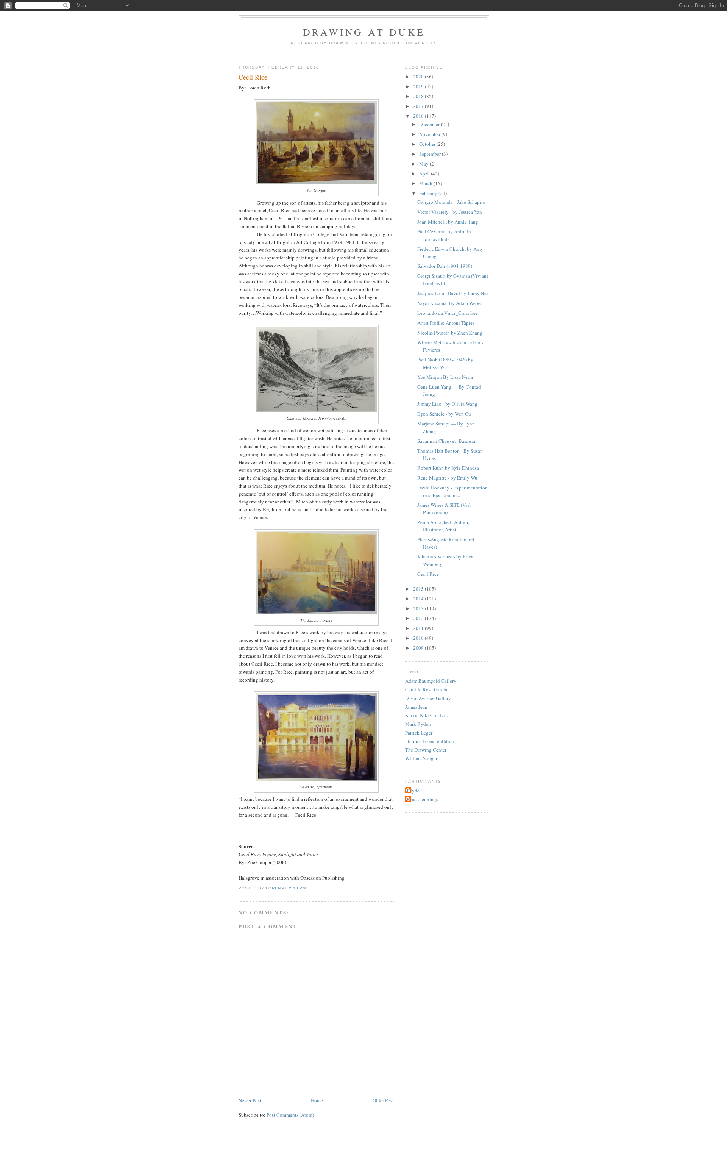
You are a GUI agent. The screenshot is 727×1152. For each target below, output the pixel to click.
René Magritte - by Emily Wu (447, 477)
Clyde (413, 790)
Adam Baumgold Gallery (430, 680)
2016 (419, 116)
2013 (419, 608)
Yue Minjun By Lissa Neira (445, 377)
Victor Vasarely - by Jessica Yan (449, 211)
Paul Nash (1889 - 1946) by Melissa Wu (445, 363)
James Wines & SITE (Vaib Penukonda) (444, 509)
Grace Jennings (422, 799)
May (424, 163)
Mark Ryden (418, 724)
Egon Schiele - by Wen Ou (444, 413)
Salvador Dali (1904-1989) (444, 266)
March (426, 183)
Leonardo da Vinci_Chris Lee (447, 312)
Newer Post (250, 1100)
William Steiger (421, 758)
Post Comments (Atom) (290, 1114)
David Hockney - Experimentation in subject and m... (452, 491)
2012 (419, 618)
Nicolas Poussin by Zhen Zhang (449, 332)
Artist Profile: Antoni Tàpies (445, 322)
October (428, 144)
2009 (419, 647)
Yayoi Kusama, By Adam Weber (449, 303)
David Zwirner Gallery (428, 698)
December (430, 124)
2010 (419, 638)
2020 (419, 76)
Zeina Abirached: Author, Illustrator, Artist (443, 526)
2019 (419, 86)
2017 (419, 106)
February (428, 193)
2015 (419, 588)
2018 (419, 96)
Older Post (383, 1100)
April (425, 173)
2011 (419, 628)
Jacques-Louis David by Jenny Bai (452, 293)
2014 (419, 598)
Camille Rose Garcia (426, 689)
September (430, 153)
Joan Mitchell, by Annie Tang (447, 221)
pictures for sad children (429, 741)
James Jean (416, 706)
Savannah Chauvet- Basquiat (447, 441)
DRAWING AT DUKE (364, 31)
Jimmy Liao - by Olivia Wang (447, 403)
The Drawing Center (425, 749)
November (430, 134)
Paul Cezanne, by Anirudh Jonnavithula (444, 235)
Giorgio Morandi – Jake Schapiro (451, 202)
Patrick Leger (418, 732)
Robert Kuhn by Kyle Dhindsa (448, 467)
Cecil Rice (428, 574)
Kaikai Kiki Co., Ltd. (426, 715)
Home (317, 1100)
